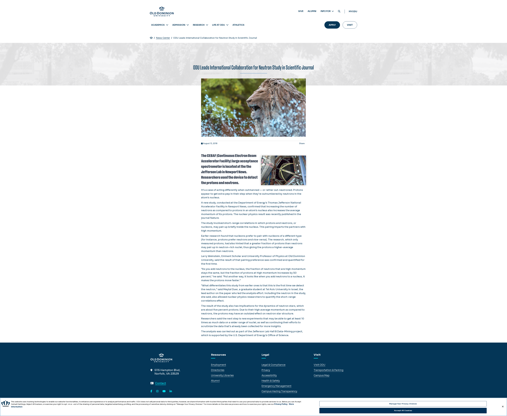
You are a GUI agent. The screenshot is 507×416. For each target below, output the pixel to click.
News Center (163, 38)
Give (300, 11)
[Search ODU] (339, 11)
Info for (326, 11)
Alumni (312, 11)
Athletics (238, 25)
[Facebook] (151, 391)
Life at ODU (218, 25)
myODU (353, 11)
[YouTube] (164, 391)
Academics (158, 25)
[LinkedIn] (171, 391)
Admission (178, 25)
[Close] (503, 406)
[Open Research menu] (207, 25)
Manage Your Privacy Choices (403, 404)
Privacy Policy (280, 404)
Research (199, 25)
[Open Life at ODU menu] (227, 25)
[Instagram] (157, 391)
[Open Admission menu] (188, 25)
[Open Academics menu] (167, 25)
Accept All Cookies (403, 410)
